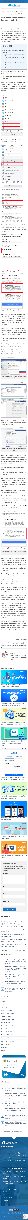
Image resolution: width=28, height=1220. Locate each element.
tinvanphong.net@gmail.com (16, 1153)
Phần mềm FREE (6, 1016)
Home (3, 12)
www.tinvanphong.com (18, 1160)
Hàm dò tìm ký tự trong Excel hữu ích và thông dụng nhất (12, 935)
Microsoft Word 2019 (7, 1013)
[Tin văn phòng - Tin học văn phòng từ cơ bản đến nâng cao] (14, 5)
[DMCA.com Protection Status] (14, 1209)
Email (4, 894)
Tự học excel (6, 1195)
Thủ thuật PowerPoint (7, 1041)
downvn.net (23, 639)
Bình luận (6, 873)
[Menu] (2, 6)
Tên (4, 886)
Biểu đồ (3, 1001)
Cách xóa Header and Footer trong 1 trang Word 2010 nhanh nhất (13, 945)
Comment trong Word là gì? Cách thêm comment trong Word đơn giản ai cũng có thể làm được (13, 929)
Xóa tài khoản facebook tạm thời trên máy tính (14, 58)
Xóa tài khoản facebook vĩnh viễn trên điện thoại (14, 63)
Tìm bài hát (6, 1192)
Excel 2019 (4, 1004)
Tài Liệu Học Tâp (7, 1197)
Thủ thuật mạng (10, 12)
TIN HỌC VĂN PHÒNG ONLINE (14, 1168)
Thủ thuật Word (5, 1044)
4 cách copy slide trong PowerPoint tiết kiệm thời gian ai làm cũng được (12, 923)
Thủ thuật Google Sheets (8, 1026)
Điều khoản (23, 1212)
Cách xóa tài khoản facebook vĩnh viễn (13, 61)
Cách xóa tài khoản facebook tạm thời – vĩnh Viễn (13, 51)
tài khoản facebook (12, 551)
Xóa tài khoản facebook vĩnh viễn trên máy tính (14, 66)
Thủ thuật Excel (5, 1022)
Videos (3, 1050)
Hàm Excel (4, 1007)
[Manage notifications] (24, 1216)
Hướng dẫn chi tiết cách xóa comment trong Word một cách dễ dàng (15, 1123)
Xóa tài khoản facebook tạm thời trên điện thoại (14, 54)
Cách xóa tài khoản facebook (11, 647)
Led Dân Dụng (7, 1200)
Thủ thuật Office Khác (7, 1035)
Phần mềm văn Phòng (7, 1019)
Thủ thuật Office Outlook (8, 1038)
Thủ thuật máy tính (6, 1032)
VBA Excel (4, 1047)
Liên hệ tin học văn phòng (14, 1213)
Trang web (6, 901)
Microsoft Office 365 (7, 1010)
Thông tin (4, 1212)
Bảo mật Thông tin (13, 1212)
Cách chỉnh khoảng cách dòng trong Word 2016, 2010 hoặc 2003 (13, 940)
